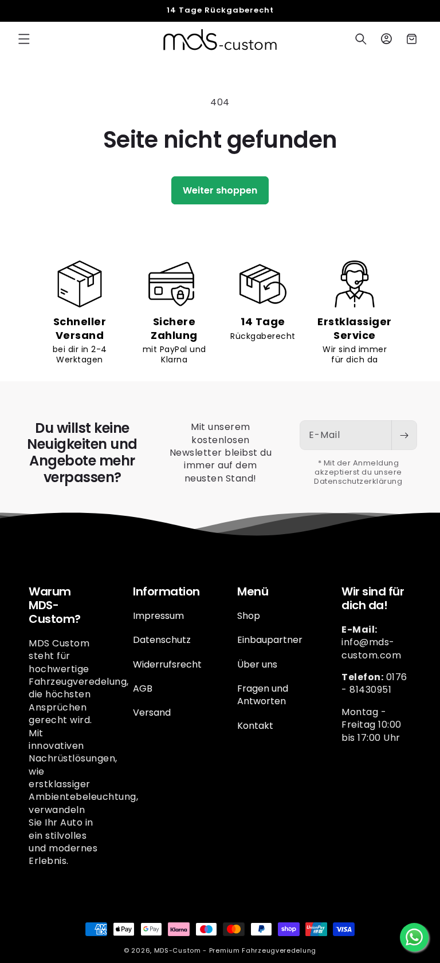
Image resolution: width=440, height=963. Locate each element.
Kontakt (255, 725)
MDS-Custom (177, 950)
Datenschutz (162, 639)
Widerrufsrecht (167, 664)
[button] (24, 39)
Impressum (158, 616)
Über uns (257, 664)
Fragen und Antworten (262, 695)
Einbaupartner (269, 639)
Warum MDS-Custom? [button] (55, 605)
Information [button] (166, 591)
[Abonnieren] (404, 435)
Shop (248, 616)
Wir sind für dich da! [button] (372, 598)
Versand (152, 712)
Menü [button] (252, 591)
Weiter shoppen (220, 190)
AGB (142, 688)
